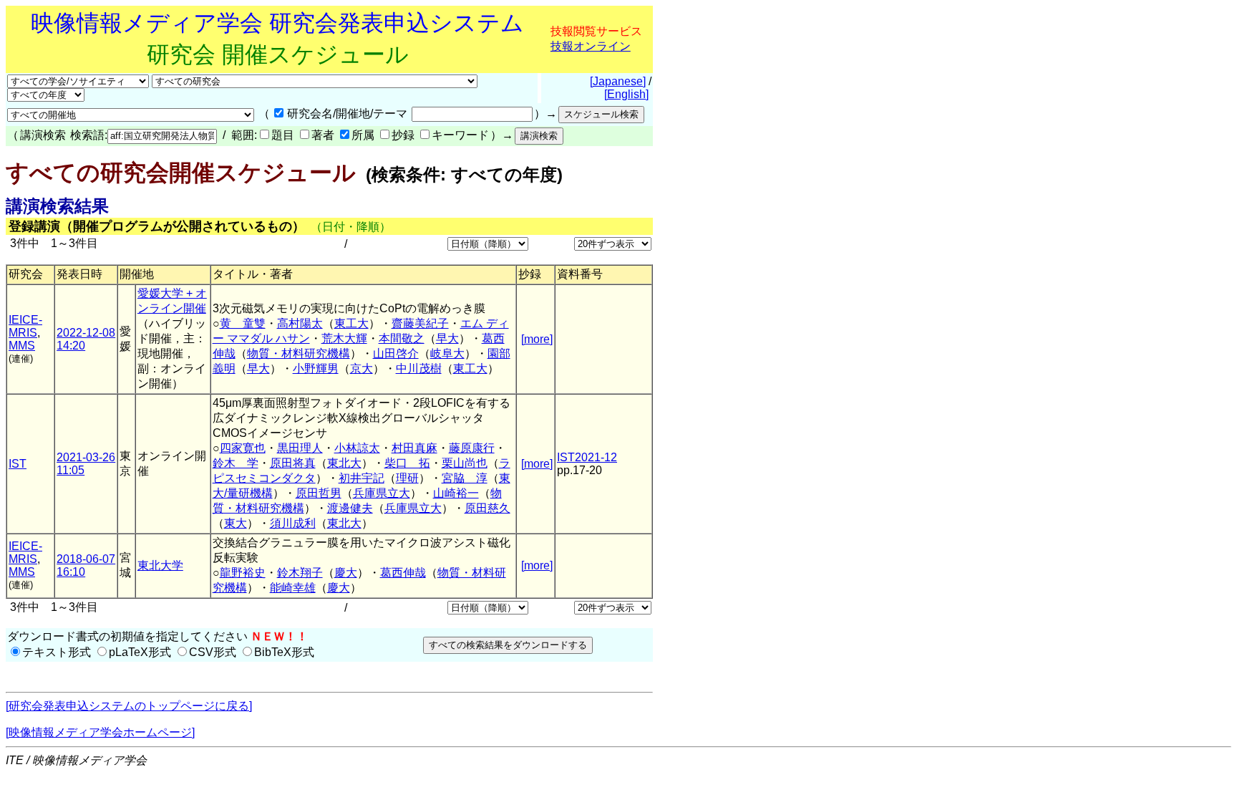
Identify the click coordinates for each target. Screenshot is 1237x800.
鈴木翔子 (300, 573)
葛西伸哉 (403, 573)
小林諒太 (357, 448)
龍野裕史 (243, 573)
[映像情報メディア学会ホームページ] (100, 732)
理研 (407, 478)
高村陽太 (300, 323)
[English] (626, 94)
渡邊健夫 (350, 508)
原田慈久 (487, 508)
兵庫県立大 (381, 493)
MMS (22, 345)
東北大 (344, 463)
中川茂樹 (419, 368)
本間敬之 (402, 338)
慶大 (345, 573)
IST (17, 464)
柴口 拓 (407, 463)
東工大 (351, 323)
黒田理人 (300, 448)
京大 (361, 368)
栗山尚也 (464, 463)
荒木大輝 (344, 338)
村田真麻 (414, 448)
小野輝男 (316, 368)
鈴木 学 (235, 463)
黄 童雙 (243, 323)
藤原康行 (472, 448)
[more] (537, 339)
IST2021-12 (587, 457)
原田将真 (293, 463)
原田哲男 (318, 493)
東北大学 (160, 565)
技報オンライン (590, 46)
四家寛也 (243, 448)
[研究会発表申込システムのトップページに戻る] (129, 706)
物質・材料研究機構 (298, 353)
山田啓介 (396, 353)
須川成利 (293, 523)
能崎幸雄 (293, 588)
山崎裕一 (456, 493)
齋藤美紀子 (420, 323)
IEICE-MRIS (25, 326)
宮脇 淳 (464, 478)
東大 (235, 523)
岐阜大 (447, 353)
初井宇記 (361, 478)
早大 (447, 338)
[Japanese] (618, 81)
